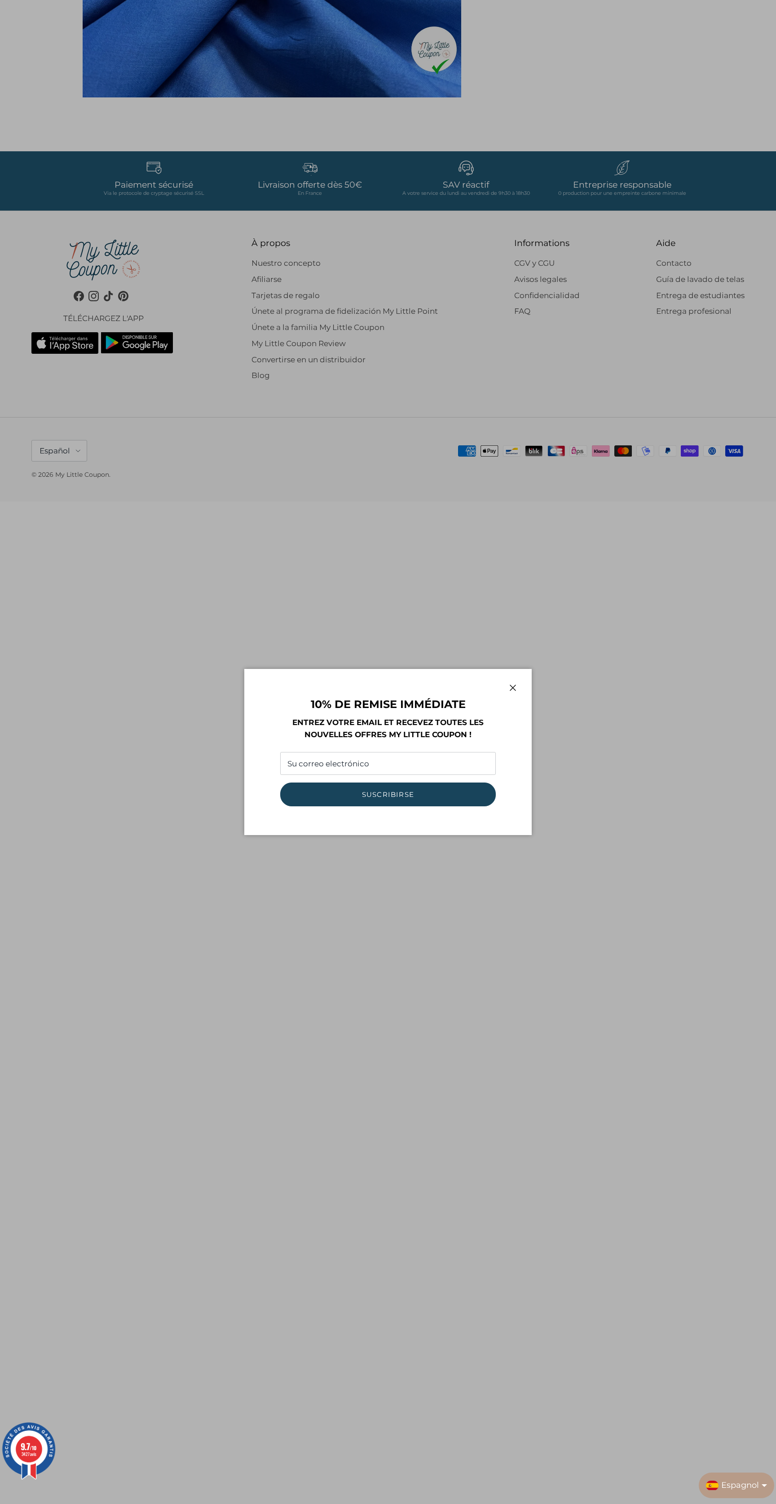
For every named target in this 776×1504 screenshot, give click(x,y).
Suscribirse (388, 794)
